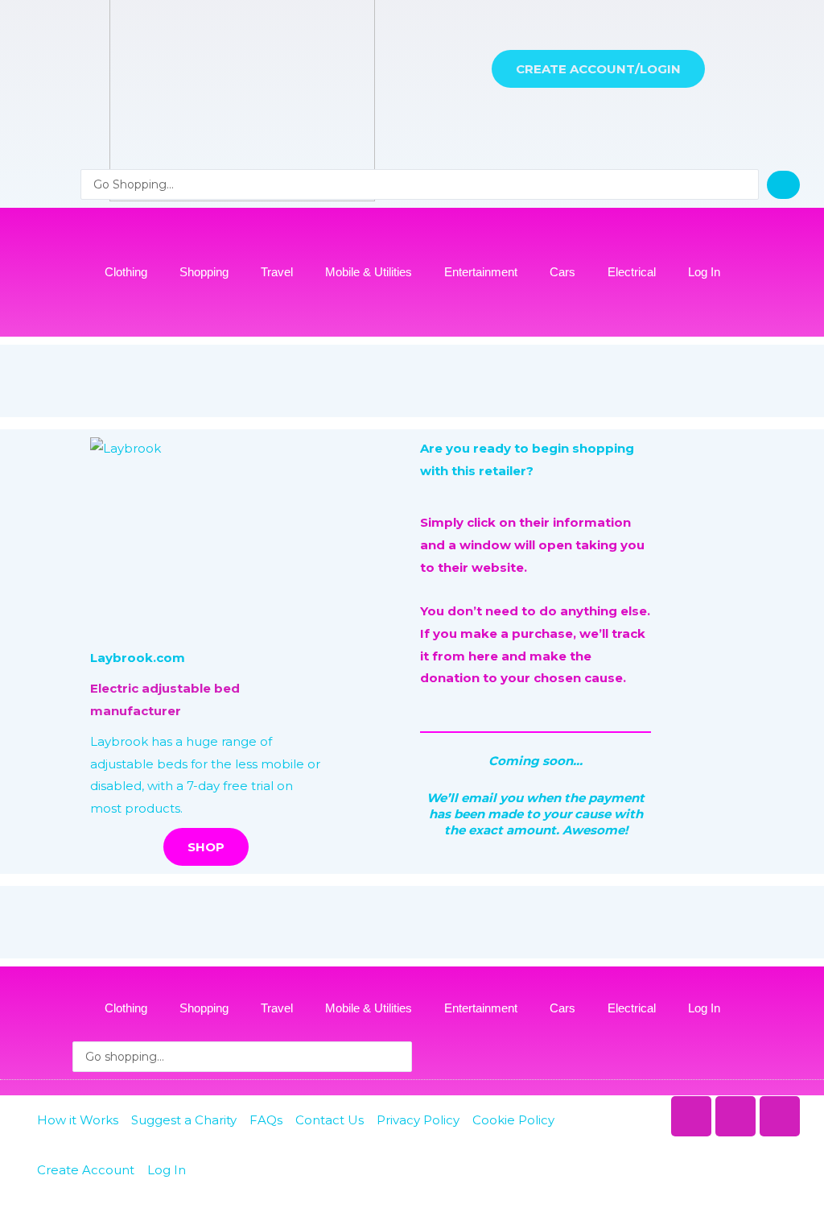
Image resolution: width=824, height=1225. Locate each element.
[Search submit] (783, 185)
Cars (562, 272)
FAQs (265, 1120)
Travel (277, 272)
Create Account (85, 1169)
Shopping (204, 272)
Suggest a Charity (184, 1120)
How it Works (77, 1120)
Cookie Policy (513, 1120)
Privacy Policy (418, 1120)
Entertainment (480, 272)
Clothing (126, 272)
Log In (704, 272)
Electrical (632, 272)
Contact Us (329, 1120)
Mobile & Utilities (368, 272)
